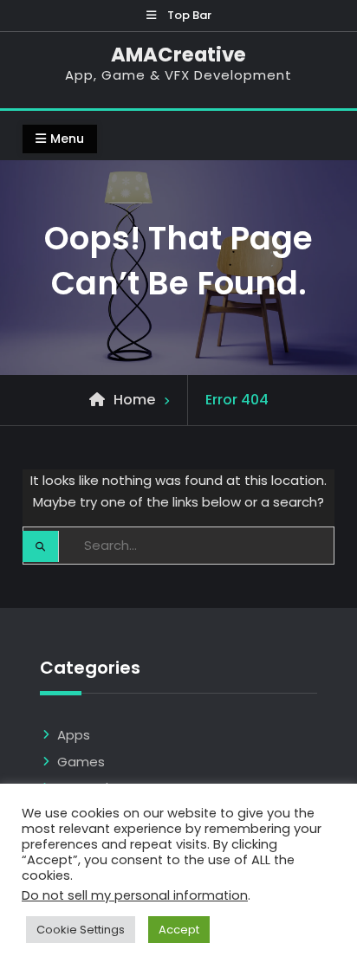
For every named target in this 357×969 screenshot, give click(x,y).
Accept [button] (179, 929)
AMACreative (178, 54)
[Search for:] (178, 545)
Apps (73, 735)
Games (81, 762)
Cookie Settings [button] (80, 929)
